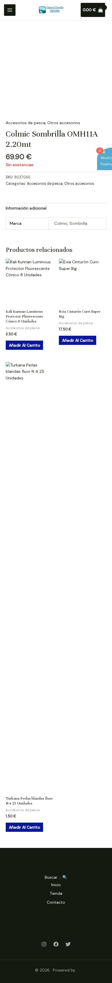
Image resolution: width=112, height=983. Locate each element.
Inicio (56, 884)
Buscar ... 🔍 (56, 877)
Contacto (56, 902)
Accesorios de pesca (25, 122)
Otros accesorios (63, 122)
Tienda (56, 893)
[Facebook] (56, 944)
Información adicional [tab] (26, 208)
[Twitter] (68, 944)
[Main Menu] (10, 10)
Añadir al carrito (24, 345)
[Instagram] (44, 944)
